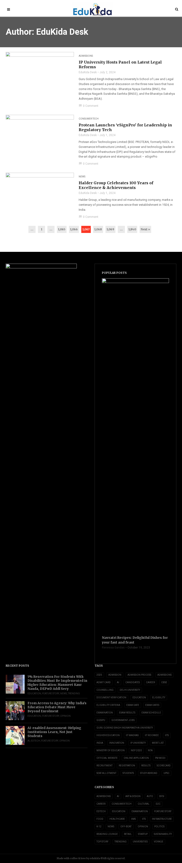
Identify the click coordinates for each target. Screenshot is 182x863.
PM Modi (160, 758)
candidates (132, 682)
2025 (99, 675)
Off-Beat (126, 826)
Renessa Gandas (113, 647)
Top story (102, 841)
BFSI (161, 796)
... (32, 229)
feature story (50, 693)
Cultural (144, 804)
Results (145, 765)
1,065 (61, 229)
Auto (150, 796)
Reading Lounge (107, 834)
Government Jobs (123, 720)
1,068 (98, 229)
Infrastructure (162, 819)
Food (99, 819)
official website (107, 758)
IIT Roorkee (152, 735)
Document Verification (111, 697)
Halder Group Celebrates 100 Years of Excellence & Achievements (116, 185)
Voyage (158, 841)
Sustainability (163, 834)
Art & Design (133, 796)
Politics (159, 826)
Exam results (127, 712)
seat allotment (106, 773)
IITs (167, 735)
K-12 (98, 826)
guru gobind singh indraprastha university (124, 727)
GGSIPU (100, 720)
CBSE (164, 682)
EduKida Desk (88, 72)
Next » (145, 229)
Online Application (136, 758)
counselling (105, 690)
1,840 (132, 229)
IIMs (133, 819)
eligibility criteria (108, 705)
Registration (127, 765)
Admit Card (103, 682)
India (99, 743)
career (150, 682)
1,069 (110, 229)
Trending (74, 693)
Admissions (86, 56)
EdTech (35, 740)
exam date (132, 705)
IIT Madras (132, 735)
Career (100, 804)
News (82, 176)
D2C (158, 804)
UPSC (166, 773)
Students (128, 773)
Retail (128, 834)
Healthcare (117, 819)
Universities (140, 841)
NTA (150, 750)
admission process (139, 675)
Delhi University (130, 690)
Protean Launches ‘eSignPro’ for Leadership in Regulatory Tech (125, 127)
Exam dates (152, 705)
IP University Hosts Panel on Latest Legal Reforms (120, 64)
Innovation (116, 743)
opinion (65, 716)
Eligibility (158, 697)
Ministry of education (110, 750)
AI (28, 740)
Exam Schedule (151, 712)
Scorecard (164, 765)
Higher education (108, 735)
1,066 (74, 229)
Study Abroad (148, 773)
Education (34, 693)
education (139, 697)
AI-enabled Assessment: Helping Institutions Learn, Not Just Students (54, 732)
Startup (143, 834)
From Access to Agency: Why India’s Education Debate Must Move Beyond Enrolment (56, 707)
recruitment (104, 765)
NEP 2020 (136, 750)
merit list (158, 743)
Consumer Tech (89, 118)
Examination (104, 712)
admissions (164, 675)
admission (114, 675)
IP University (138, 743)
